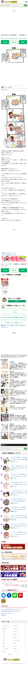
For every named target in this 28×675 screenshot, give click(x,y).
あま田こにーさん (11, 253)
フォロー (4, 264)
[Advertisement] (14, 21)
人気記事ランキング (7, 626)
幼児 (20, 325)
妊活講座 (16, 626)
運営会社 (3, 615)
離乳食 (4, 643)
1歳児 (4, 637)
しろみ (14, 478)
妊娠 (3, 631)
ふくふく (15, 469)
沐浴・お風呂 (17, 640)
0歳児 (4, 325)
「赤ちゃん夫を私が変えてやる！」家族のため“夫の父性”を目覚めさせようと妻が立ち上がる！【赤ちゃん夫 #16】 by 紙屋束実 (18, 375)
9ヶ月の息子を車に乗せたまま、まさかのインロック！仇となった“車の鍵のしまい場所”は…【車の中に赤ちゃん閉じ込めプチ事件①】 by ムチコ (18, 401)
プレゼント (16, 651)
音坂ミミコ (14, 461)
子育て (17, 325)
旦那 (15, 648)
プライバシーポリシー (7, 613)
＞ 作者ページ (17, 301)
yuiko (15, 511)
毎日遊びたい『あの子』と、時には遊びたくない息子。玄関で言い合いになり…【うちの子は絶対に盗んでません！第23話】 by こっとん (18, 427)
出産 (3, 634)
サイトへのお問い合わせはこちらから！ (12, 609)
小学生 (15, 645)
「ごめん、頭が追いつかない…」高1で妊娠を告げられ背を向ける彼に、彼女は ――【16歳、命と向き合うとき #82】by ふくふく (18, 393)
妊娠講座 (4, 628)
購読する (4, 445)
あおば (15, 503)
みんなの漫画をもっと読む (9, 254)
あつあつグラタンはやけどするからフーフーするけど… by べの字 (17, 408)
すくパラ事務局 (8, 87)
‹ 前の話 (5, 42)
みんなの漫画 (10, 325)
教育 (3, 645)
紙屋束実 (14, 519)
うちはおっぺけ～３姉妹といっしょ (5, 292)
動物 (3, 651)
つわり (15, 631)
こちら (16, 357)
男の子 (24, 325)
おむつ (4, 640)
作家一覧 (14, 42)
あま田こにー (4, 327)
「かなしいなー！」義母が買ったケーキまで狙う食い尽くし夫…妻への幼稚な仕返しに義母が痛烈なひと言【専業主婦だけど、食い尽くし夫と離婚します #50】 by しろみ (18, 366)
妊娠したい (16, 628)
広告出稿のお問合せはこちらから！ (10, 611)
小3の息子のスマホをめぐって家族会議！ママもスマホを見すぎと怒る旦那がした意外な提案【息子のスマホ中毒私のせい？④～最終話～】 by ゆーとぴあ (18, 436)
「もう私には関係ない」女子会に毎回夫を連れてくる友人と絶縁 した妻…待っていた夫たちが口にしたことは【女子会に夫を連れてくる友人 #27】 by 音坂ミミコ (18, 384)
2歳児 (15, 637)
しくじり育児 (5, 648)
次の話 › (23, 42)
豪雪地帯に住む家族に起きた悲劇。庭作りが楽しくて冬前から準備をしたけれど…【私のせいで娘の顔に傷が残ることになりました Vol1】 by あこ (18, 418)
